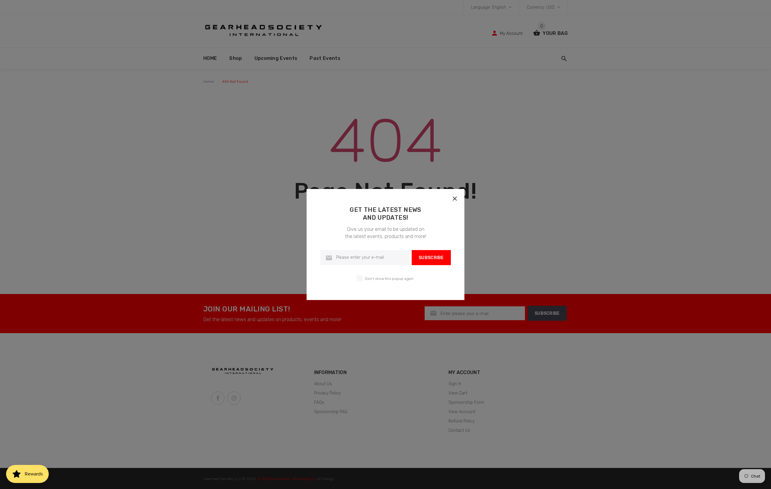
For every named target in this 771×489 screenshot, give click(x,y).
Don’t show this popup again (389, 279)
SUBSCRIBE (431, 257)
